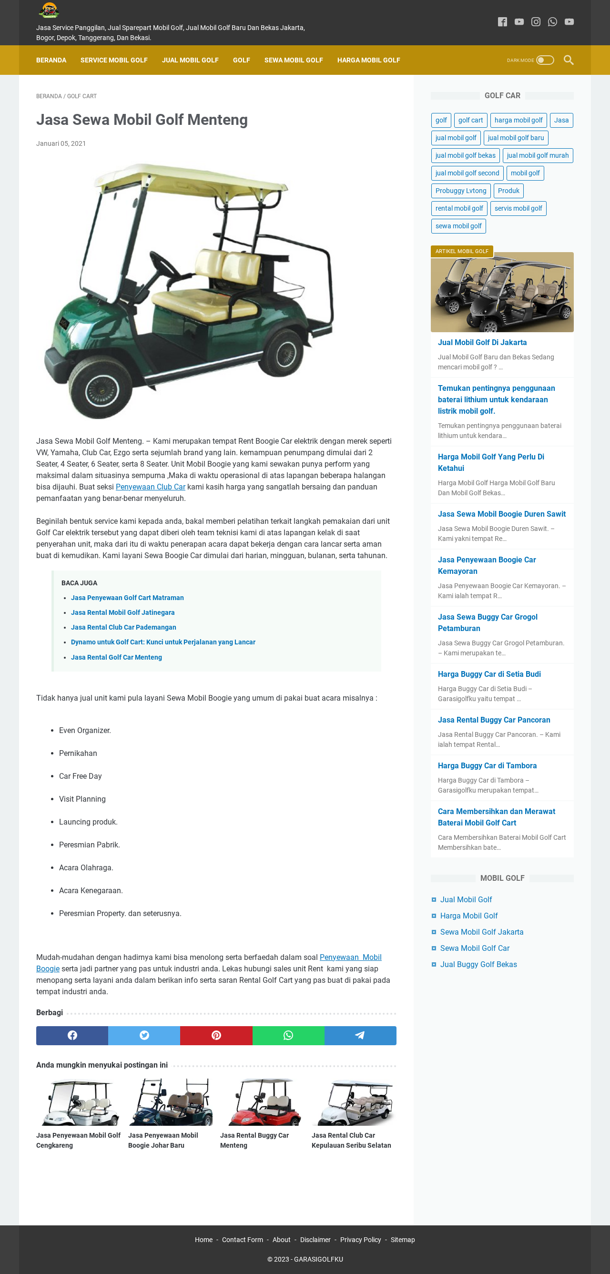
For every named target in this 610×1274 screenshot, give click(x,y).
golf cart (470, 120)
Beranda (51, 60)
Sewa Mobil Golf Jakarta (482, 932)
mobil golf (525, 173)
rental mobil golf (459, 208)
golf (441, 120)
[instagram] (535, 22)
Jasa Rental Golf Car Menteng (116, 657)
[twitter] (144, 1035)
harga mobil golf (519, 120)
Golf (241, 60)
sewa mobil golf (459, 226)
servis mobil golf (518, 208)
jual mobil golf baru (516, 138)
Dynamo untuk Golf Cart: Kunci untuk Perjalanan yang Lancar (163, 642)
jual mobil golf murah (538, 155)
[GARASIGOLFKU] (56, 10)
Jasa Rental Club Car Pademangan (123, 627)
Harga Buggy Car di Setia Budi (489, 674)
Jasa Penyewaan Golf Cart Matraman (127, 598)
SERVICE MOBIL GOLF (114, 60)
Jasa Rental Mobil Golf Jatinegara (123, 613)
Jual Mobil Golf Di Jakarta (482, 342)
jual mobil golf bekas (466, 155)
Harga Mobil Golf (368, 60)
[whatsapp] (552, 22)
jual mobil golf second (467, 173)
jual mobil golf (456, 138)
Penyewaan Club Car (150, 486)
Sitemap (403, 1239)
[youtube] (519, 22)
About (282, 1239)
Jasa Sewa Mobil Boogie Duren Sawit (502, 514)
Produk (508, 190)
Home (204, 1239)
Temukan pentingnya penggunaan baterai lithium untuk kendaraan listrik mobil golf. (496, 400)
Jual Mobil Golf (190, 60)
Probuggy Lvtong (461, 190)
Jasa (561, 120)
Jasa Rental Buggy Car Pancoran (494, 719)
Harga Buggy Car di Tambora (487, 765)
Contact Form (242, 1239)
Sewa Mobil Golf (293, 60)
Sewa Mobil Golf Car (474, 948)
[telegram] (360, 1035)
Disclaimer (315, 1239)
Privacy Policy (360, 1239)
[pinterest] (216, 1035)
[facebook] (502, 22)
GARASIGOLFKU (318, 1259)
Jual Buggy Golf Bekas (478, 964)
